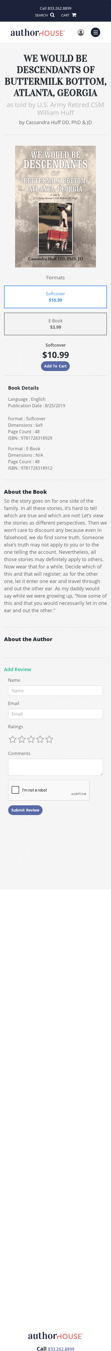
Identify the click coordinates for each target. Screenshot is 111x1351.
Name (14, 680)
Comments (19, 753)
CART (65, 15)
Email (13, 703)
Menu (97, 31)
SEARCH (42, 15)
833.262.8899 (59, 8)
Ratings (15, 727)
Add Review (17, 670)
